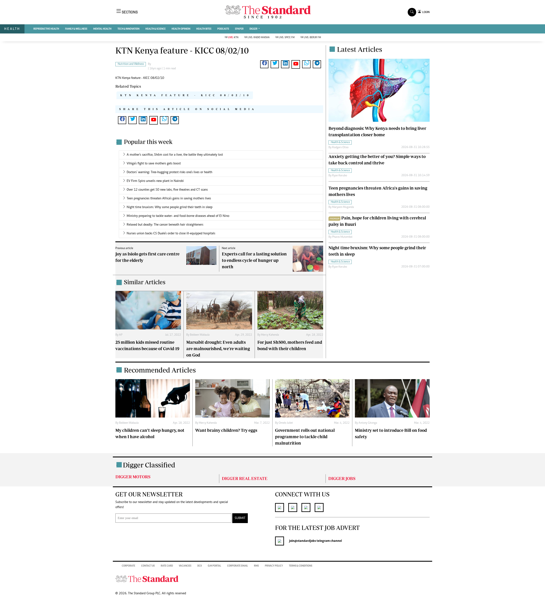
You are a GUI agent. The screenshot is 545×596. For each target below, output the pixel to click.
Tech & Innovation (128, 29)
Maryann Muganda (343, 207)
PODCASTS (223, 29)
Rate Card (167, 566)
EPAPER (239, 29)
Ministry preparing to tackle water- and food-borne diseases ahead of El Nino (178, 216)
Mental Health (102, 29)
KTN (233, 37)
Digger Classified (149, 465)
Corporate (128, 566)
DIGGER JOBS (342, 478)
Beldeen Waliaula (199, 335)
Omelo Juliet (286, 423)
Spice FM (287, 37)
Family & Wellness (76, 29)
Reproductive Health (46, 29)
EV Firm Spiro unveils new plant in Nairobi (155, 181)
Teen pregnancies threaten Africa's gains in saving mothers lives (169, 198)
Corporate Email (237, 566)
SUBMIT (240, 518)
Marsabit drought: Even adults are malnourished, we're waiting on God (218, 348)
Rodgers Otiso (340, 147)
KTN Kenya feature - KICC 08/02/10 (185, 95)
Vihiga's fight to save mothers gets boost (154, 163)
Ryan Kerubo (339, 175)
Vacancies (185, 566)
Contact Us (148, 566)
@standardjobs (305, 541)
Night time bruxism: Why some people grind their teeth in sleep (169, 207)
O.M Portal (214, 566)
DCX (199, 566)
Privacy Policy (274, 566)
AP (120, 335)
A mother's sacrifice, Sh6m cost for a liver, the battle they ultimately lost (175, 155)
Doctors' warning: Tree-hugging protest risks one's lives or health (169, 172)
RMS (256, 566)
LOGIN (425, 12)
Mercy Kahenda (270, 335)
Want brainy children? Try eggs (226, 430)
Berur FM (312, 37)
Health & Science (155, 29)
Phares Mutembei (342, 237)
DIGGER (254, 29)
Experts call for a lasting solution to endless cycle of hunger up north (254, 260)
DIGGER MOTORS (133, 476)
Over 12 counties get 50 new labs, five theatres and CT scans (167, 189)
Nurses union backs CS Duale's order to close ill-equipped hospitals (171, 233)
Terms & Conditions (300, 566)
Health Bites (203, 29)
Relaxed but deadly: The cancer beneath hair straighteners (165, 224)
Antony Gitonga (368, 423)
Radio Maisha (259, 37)
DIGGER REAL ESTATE (244, 478)
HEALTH (12, 29)
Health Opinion (181, 29)
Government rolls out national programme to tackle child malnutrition (305, 436)
